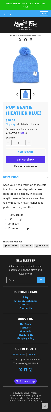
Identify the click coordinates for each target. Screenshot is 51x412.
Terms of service (17, 400)
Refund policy (17, 398)
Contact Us (34, 354)
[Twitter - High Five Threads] (20, 39)
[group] (25, 94)
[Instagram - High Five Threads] (31, 39)
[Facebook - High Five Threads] (25, 39)
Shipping (10, 124)
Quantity (10, 138)
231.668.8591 (18, 354)
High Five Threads (28, 393)
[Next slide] (33, 94)
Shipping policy (34, 400)
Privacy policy (33, 398)
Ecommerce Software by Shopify (25, 395)
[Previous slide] (17, 94)
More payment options (25, 166)
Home (12, 35)
